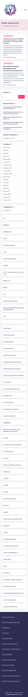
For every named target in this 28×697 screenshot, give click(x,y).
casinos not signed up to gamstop (12, 465)
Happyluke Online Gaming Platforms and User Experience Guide (13, 123)
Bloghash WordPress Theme (14, 694)
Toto (4, 316)
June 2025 (5, 182)
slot (4, 218)
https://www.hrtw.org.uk (8, 617)
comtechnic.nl (5, 633)
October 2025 (7, 171)
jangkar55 (5, 478)
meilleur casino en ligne (9, 335)
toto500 (5, 532)
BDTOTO (5, 287)
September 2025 (7, 173)
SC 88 (4, 238)
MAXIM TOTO (6, 280)
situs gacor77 (6, 572)
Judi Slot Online (7, 559)
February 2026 (7, 159)
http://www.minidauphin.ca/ (10, 552)
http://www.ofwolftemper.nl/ (10, 546)
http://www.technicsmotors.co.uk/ (11, 622)
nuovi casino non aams (9, 245)
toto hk (5, 566)
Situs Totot (6, 505)
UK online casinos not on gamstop (12, 368)
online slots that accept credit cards (12, 444)
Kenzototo (6, 458)
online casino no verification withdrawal (13, 375)
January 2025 (6, 197)
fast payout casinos (8, 451)
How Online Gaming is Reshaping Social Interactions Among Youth (13, 68)
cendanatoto (6, 471)
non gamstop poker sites (9, 586)
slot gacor (6, 225)
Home (3, 26)
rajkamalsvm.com (7, 231)
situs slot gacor (12, 272)
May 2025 (5, 185)
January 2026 (6, 162)
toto (4, 294)
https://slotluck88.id (7, 654)
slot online (5, 485)
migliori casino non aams (9, 355)
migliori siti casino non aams (10, 301)
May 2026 (5, 150)
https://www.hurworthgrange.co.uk (11, 675)
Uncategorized (8, 36)
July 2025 (5, 179)
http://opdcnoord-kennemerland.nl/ (11, 649)
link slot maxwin (7, 328)
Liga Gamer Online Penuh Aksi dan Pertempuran (12, 128)
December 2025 (7, 165)
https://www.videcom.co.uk (10, 606)
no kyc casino (6, 382)
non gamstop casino (8, 341)
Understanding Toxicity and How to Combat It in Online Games (13, 112)
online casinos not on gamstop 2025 (12, 519)
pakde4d (5, 265)
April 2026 (6, 153)
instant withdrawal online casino (11, 389)
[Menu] (25, 9)
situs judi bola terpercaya (9, 539)
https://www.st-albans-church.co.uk (12, 579)
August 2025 (6, 176)
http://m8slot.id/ (6, 627)
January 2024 (6, 200)
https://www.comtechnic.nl (9, 659)
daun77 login (6, 525)
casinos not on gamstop (9, 416)
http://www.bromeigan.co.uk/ (9, 643)
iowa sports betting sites (9, 498)
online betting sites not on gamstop (12, 362)
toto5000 (5, 492)
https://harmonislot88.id (8, 665)
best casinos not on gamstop (10, 409)
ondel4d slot (6, 422)
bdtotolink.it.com (7, 395)
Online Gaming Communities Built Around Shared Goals (12, 107)
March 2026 (6, 156)
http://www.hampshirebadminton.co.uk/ (13, 593)
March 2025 (6, 191)
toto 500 (5, 438)
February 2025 (7, 194)
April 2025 (6, 188)
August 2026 (6, 147)
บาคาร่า (5, 252)
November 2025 (7, 168)
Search (6, 92)
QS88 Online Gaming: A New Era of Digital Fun (12, 117)
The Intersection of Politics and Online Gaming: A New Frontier (13, 41)
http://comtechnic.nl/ (7, 638)
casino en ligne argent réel (9, 258)
